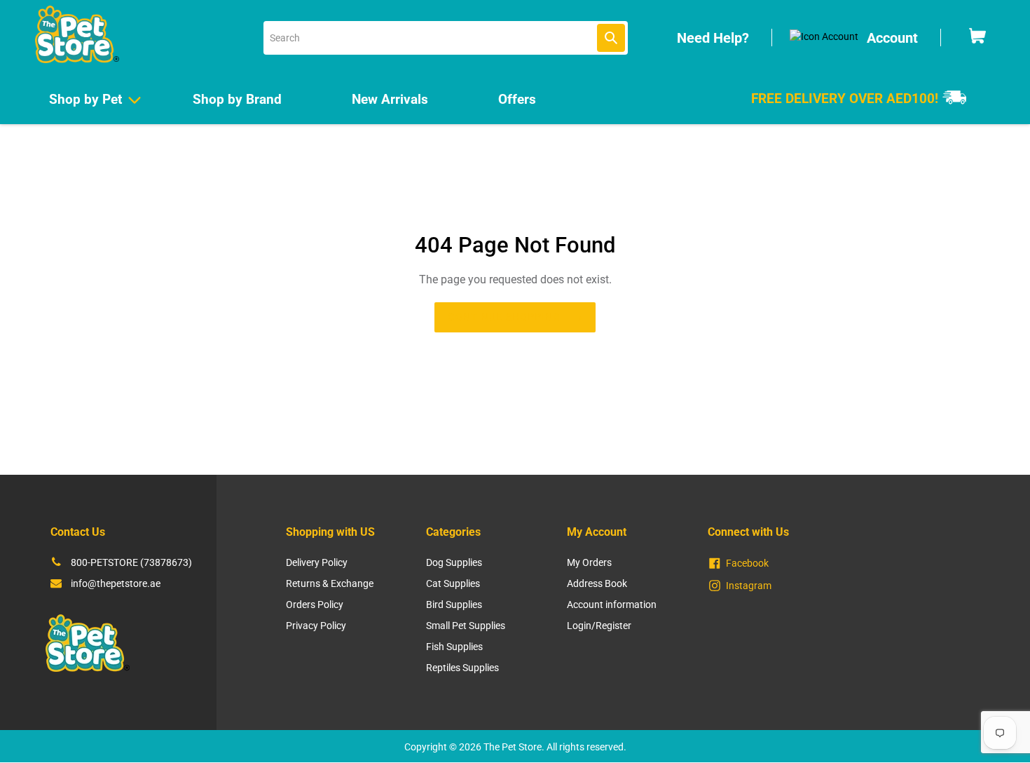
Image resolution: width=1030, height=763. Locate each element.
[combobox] (445, 38)
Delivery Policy (317, 562)
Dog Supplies (454, 562)
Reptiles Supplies (462, 667)
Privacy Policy (316, 625)
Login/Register (599, 625)
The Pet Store (512, 746)
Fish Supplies (454, 646)
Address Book (597, 583)
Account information (612, 604)
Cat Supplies (453, 583)
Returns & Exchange (329, 583)
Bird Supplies (454, 604)
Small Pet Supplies (465, 625)
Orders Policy (314, 604)
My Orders (589, 562)
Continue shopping (504, 317)
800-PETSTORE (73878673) (131, 562)
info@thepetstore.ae (115, 583)
